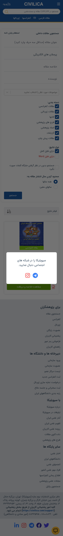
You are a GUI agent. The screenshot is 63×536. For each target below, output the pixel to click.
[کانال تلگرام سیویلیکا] (35, 275)
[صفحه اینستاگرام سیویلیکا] (28, 275)
